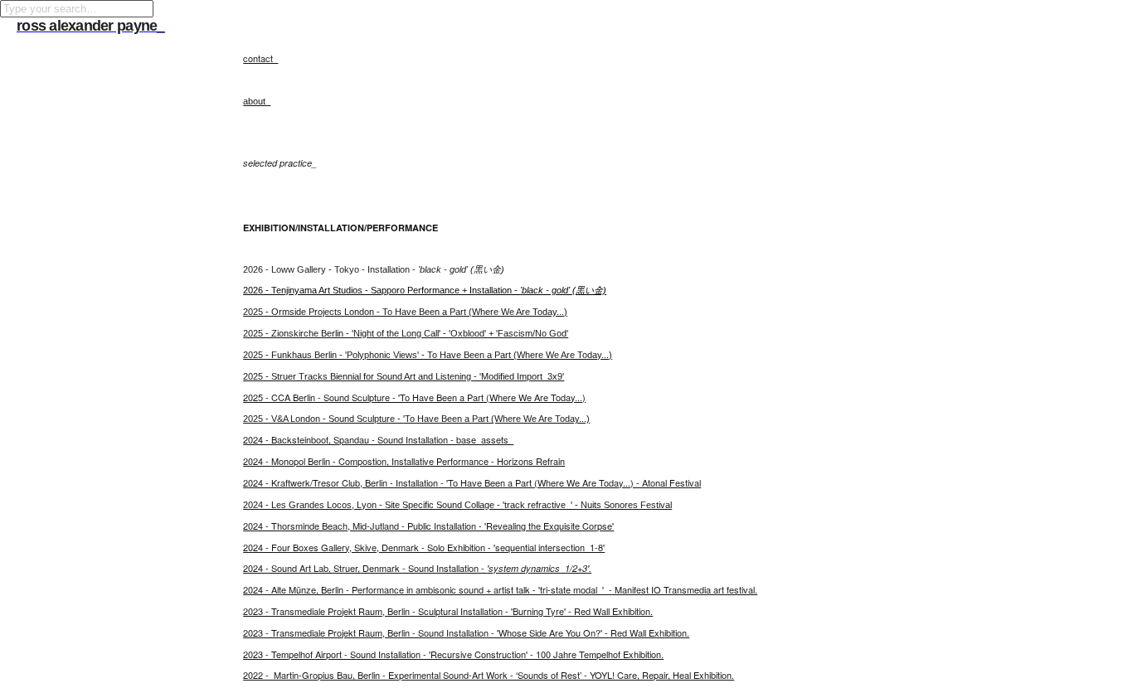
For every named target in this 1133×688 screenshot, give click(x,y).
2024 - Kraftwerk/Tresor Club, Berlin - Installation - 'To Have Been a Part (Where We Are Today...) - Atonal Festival (472, 482)
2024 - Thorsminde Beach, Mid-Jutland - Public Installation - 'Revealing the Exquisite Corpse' (428, 525)
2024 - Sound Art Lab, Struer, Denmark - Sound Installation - (417, 567)
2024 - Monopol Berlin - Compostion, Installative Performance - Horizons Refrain (404, 461)
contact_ (260, 58)
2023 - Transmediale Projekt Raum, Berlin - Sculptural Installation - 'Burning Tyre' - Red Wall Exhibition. (448, 611)
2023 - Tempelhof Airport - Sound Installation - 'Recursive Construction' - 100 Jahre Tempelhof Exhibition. (453, 654)
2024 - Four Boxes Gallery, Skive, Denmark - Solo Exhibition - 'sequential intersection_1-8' (424, 547)
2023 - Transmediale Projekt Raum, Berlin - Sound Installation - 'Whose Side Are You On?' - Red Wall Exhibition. (466, 632)
